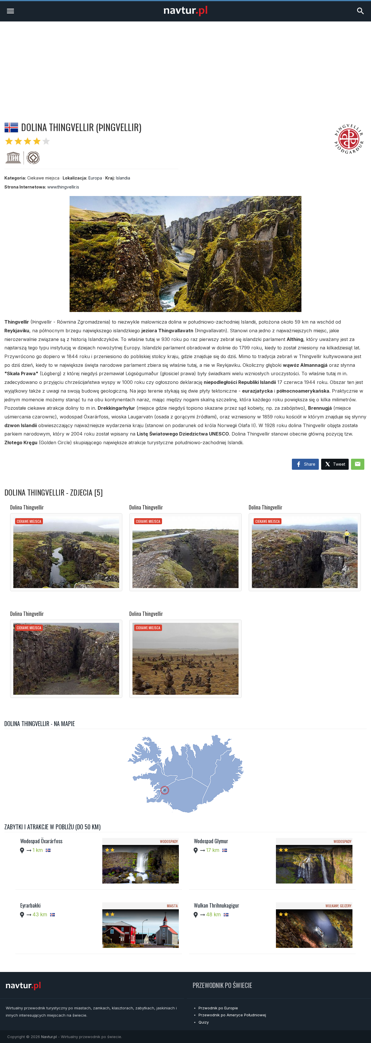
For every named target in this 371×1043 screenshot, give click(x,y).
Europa (95, 177)
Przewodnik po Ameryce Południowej (232, 1015)
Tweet (338, 464)
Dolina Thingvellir (27, 507)
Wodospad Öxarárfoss (41, 841)
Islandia (123, 177)
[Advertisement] (185, 65)
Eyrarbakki (30, 905)
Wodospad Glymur (211, 841)
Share (309, 464)
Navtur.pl (49, 1036)
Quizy (204, 1022)
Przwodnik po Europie (218, 1008)
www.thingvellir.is (63, 186)
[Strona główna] (185, 14)
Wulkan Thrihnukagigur (216, 905)
